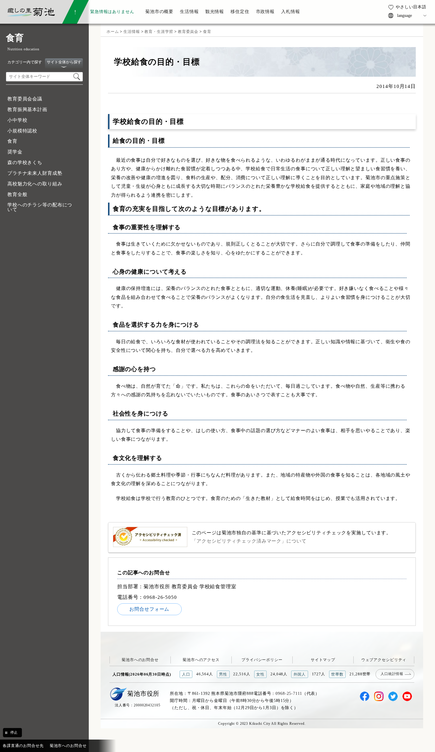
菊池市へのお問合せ (140, 660)
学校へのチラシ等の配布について (39, 207)
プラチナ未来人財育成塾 (34, 173)
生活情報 (131, 31)
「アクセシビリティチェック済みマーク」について (249, 540)
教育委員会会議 (24, 98)
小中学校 (17, 120)
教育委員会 (188, 31)
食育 (12, 141)
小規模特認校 (22, 130)
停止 (13, 732)
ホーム (113, 31)
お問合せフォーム (149, 609)
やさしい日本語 (411, 6)
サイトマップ (323, 660)
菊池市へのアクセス (201, 660)
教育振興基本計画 (27, 109)
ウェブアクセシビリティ (384, 660)
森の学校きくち (24, 162)
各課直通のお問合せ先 (23, 745)
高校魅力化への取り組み (34, 183)
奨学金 (14, 151)
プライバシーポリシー (262, 660)
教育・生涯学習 (158, 31)
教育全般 (17, 194)
